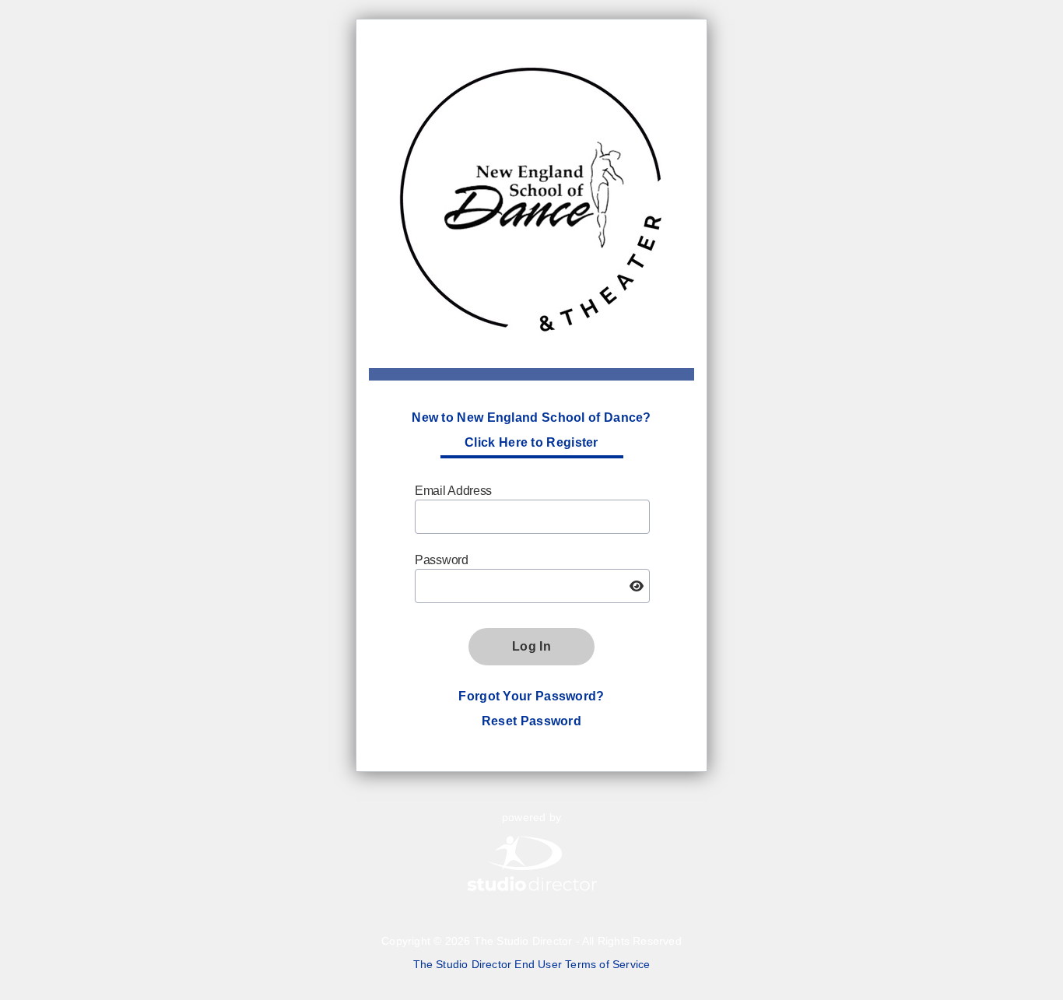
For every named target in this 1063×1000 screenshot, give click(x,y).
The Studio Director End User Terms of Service (532, 964)
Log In (531, 646)
